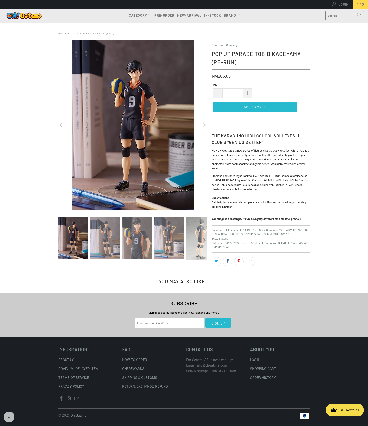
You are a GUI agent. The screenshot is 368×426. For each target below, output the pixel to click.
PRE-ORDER (164, 15)
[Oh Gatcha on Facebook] (61, 398)
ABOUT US (66, 360)
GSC (280, 230)
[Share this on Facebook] (227, 261)
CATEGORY (138, 15)
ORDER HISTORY (263, 378)
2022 (236, 243)
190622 (227, 243)
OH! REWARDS (133, 369)
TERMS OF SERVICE (73, 378)
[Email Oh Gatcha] (76, 398)
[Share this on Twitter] (216, 261)
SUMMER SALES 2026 (276, 234)
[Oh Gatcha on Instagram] (69, 398)
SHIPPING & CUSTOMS (139, 378)
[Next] (204, 125)
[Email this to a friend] (250, 261)
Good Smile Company (224, 45)
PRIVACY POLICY (71, 386)
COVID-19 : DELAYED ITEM (78, 369)
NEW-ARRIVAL (189, 15)
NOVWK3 (303, 243)
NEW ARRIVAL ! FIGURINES (227, 234)
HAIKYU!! (282, 243)
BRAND (230, 15)
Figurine (234, 230)
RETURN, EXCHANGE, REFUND (145, 386)
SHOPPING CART (263, 369)
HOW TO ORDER (134, 360)
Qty (215, 84)
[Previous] (61, 125)
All (227, 230)
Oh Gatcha (78, 415)
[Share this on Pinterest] (239, 261)
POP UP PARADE (253, 234)
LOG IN (255, 360)
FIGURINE (245, 230)
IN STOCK (303, 230)
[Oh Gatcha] (24, 16)
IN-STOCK (212, 15)
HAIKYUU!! (290, 230)
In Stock (223, 238)
